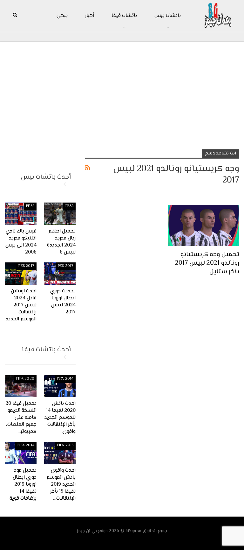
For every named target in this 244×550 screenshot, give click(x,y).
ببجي (62, 16)
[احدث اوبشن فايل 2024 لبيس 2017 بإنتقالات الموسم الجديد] (21, 273)
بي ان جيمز (87, 531)
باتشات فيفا (124, 16)
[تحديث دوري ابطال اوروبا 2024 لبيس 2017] (60, 273)
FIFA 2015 (65, 445)
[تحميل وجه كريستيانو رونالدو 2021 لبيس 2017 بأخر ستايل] (203, 225)
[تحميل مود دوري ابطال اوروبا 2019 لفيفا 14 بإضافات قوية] (21, 453)
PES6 (69, 206)
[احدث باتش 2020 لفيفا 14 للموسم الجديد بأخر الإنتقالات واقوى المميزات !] (60, 386)
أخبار (89, 16)
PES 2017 (66, 266)
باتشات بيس (167, 16)
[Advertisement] (122, 92)
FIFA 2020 (25, 379)
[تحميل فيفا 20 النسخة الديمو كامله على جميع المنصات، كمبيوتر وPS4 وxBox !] (21, 386)
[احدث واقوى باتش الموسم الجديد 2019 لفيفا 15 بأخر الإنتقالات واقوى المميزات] (60, 453)
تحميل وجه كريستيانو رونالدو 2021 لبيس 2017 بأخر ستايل (207, 263)
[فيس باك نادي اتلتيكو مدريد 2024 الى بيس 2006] (21, 214)
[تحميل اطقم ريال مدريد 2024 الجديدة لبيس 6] (60, 214)
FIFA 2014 (65, 379)
